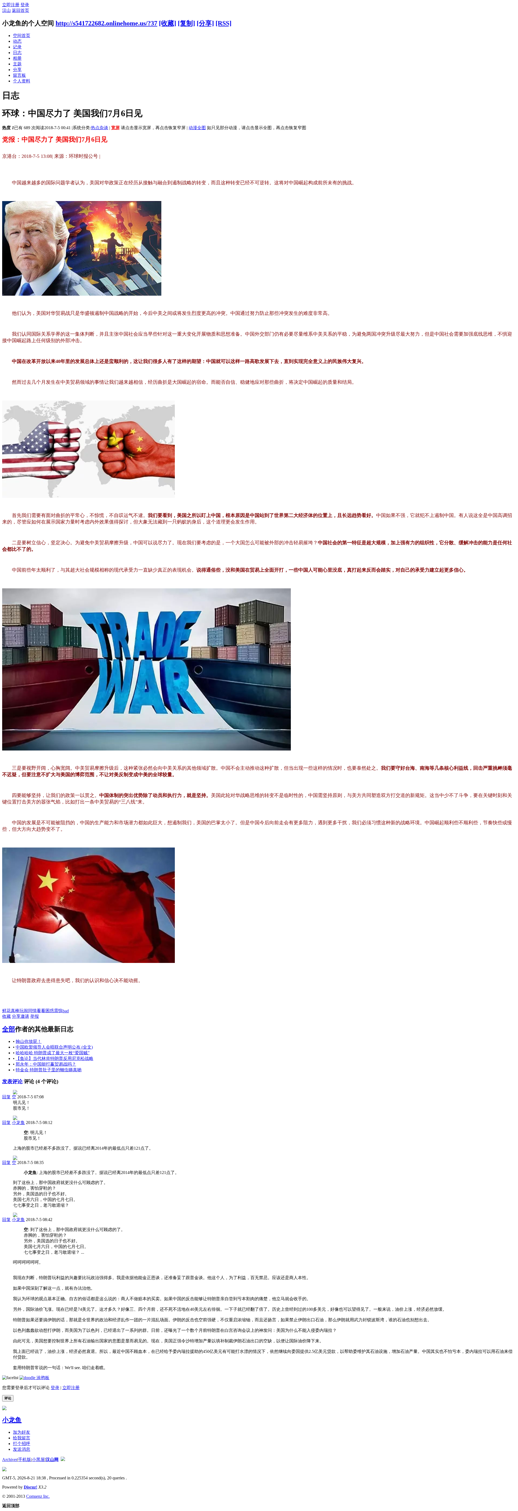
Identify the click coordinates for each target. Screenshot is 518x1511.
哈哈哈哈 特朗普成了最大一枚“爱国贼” (53, 1052)
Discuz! (30, 1487)
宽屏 (115, 127)
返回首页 (20, 10)
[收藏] (167, 23)
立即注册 (10, 4)
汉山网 (52, 1459)
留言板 (19, 75)
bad (66, 1011)
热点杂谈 (99, 127)
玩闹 (23, 1010)
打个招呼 (21, 1443)
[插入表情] (10, 1377)
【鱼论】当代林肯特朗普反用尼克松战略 (54, 1058)
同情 (32, 1010)
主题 (17, 64)
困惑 (49, 1010)
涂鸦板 (42, 1377)
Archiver (9, 1459)
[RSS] (223, 23)
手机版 (24, 1459)
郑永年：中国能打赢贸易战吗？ (46, 1064)
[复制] (186, 23)
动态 (17, 41)
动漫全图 (197, 127)
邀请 (25, 1016)
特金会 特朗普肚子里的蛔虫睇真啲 (48, 1070)
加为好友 (21, 1432)
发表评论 (12, 1081)
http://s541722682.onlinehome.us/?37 (106, 23)
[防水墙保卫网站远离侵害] (63, 1459)
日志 (17, 52)
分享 (17, 69)
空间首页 (21, 35)
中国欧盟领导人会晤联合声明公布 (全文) (54, 1047)
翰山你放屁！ (29, 1041)
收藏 (6, 1016)
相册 (17, 58)
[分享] (205, 23)
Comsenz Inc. (38, 1496)
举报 (34, 1016)
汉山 (6, 10)
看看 (41, 1010)
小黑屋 (38, 1459)
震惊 (58, 1010)
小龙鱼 (18, 1122)
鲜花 (6, 1010)
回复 (6, 1097)
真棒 (15, 1010)
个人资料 (21, 81)
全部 (8, 1029)
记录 (17, 47)
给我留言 (21, 1438)
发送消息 (21, 1449)
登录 (25, 4)
